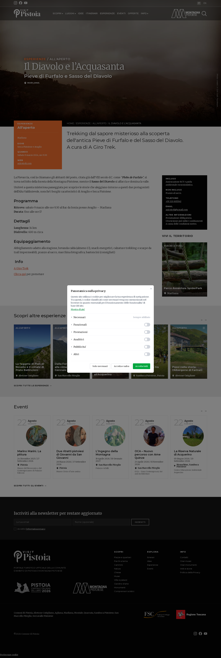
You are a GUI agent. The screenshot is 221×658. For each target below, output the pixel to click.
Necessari (80, 317)
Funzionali (80, 324)
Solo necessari (100, 366)
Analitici (79, 339)
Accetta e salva (121, 366)
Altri (76, 354)
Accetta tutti (141, 366)
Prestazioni (80, 332)
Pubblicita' (80, 346)
